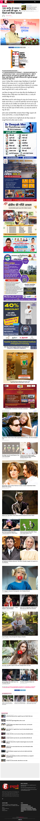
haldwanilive (21, 686)
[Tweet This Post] (17, 47)
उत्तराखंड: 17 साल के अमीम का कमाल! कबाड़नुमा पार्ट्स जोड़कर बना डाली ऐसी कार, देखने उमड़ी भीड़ (7, 703)
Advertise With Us (5, 808)
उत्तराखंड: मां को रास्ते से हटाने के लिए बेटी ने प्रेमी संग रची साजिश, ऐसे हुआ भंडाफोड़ (32, 703)
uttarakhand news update (29, 687)
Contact (3, 809)
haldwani (10, 686)
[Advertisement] (20, 770)
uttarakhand (27, 686)
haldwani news (15, 686)
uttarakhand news (6, 687)
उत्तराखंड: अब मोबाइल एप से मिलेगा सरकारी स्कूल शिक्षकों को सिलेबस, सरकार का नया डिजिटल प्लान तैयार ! (10, 805)
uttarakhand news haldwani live (16, 687)
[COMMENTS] (29, 47)
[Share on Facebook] (11, 47)
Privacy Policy (4, 810)
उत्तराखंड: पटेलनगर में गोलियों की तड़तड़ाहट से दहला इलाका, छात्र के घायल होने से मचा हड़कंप (20, 703)
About (3, 807)
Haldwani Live (21, 817)
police (22, 811)
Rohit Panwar (9, 15)
